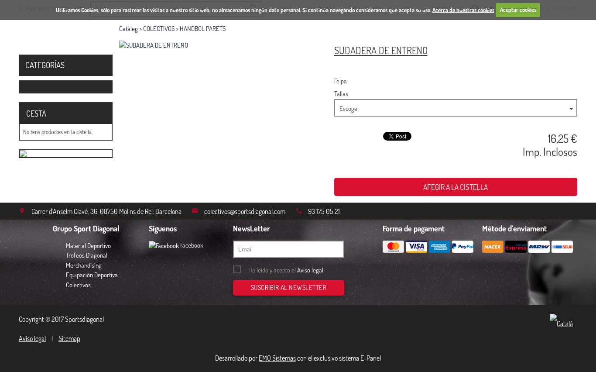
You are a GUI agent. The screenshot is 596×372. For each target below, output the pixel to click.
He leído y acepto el (285, 270)
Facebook (191, 245)
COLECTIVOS (159, 28)
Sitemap (69, 338)
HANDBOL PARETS (203, 28)
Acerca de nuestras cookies (463, 9)
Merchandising (84, 265)
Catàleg (128, 28)
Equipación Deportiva (92, 275)
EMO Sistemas (277, 358)
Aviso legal (310, 270)
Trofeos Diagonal (86, 255)
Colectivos (78, 285)
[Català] (563, 324)
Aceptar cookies (518, 9)
